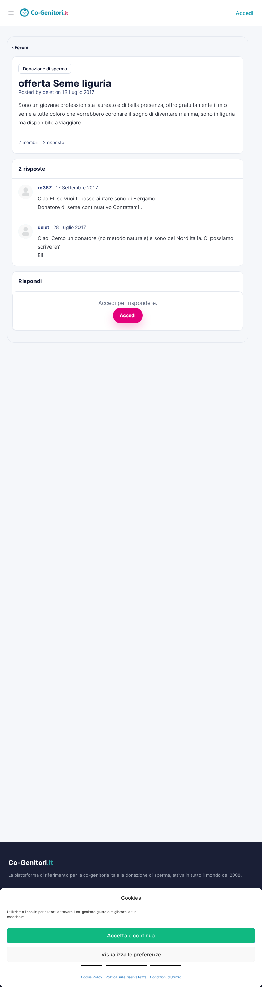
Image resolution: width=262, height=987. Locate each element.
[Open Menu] (11, 12)
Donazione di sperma (45, 68)
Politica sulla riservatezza (126, 977)
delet (48, 92)
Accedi (244, 13)
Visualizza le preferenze (131, 954)
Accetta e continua (131, 935)
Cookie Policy (91, 977)
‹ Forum (20, 47)
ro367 (45, 188)
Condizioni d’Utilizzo (165, 977)
